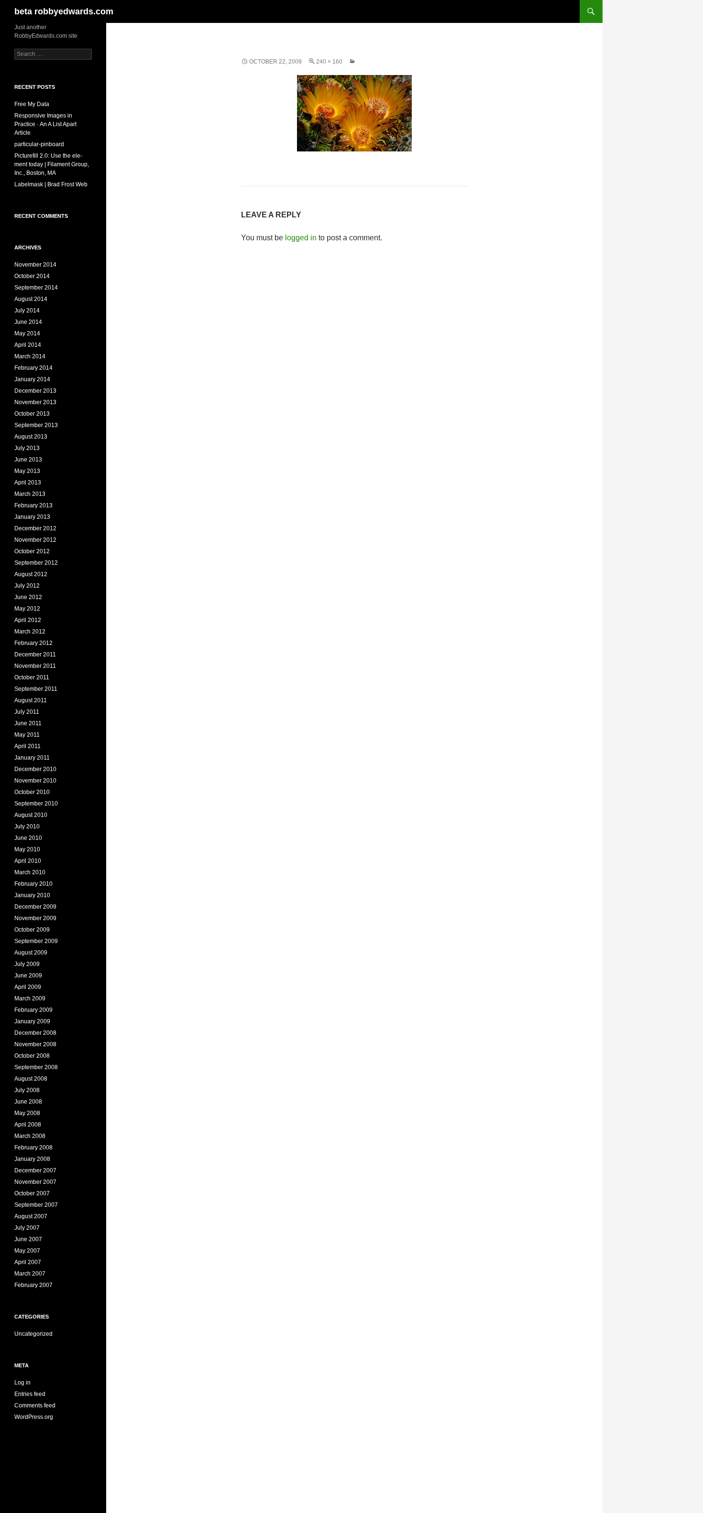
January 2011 (32, 757)
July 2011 (26, 711)
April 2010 (27, 861)
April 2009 (27, 987)
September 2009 (36, 941)
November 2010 (35, 780)
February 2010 (33, 883)
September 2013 (36, 425)
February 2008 (33, 1147)
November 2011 (35, 666)
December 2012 (35, 528)
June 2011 (28, 723)
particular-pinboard (39, 144)
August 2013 (30, 436)
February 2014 (33, 368)
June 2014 (28, 322)
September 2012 (36, 562)
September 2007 (36, 1205)
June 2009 (28, 975)
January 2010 (32, 895)
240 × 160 (329, 61)
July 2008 (27, 1090)
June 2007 (28, 1239)
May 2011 (27, 734)
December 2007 (35, 1170)
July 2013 (27, 448)
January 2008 (32, 1159)
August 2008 (30, 1078)
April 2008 (27, 1124)
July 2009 (27, 964)
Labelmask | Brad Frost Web (51, 184)
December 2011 (35, 654)
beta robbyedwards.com (63, 11)
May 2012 (27, 608)
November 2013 (35, 402)
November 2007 (35, 1182)
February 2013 (33, 505)
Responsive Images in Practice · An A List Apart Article (45, 124)
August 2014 (30, 299)
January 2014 (32, 379)
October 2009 (32, 929)
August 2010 (30, 815)
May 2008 (27, 1113)
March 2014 (29, 356)
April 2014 (27, 345)
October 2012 (32, 551)
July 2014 (27, 310)
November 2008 (35, 1044)
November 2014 (35, 264)
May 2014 (27, 333)
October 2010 (32, 792)
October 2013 (32, 413)
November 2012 (35, 540)
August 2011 (30, 700)
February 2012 (33, 643)
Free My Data (31, 104)
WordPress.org (33, 1417)
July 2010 (27, 826)
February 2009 (33, 1010)
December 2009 (35, 906)
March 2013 (29, 494)
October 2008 (32, 1055)
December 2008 (35, 1033)
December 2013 (35, 390)
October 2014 (32, 276)
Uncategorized (33, 1334)
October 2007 (32, 1193)
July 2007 (27, 1227)
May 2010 (27, 849)
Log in (22, 1382)
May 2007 (27, 1250)
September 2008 (36, 1067)
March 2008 (29, 1136)
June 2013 (28, 459)
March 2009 (29, 998)
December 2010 (35, 769)
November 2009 (35, 918)
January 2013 (32, 517)
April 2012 (27, 620)
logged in (301, 238)
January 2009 (32, 1021)
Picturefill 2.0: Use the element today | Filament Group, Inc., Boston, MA (51, 164)
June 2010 (28, 838)
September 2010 (36, 803)
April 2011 (27, 746)
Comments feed (34, 1405)
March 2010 (29, 872)
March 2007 (29, 1273)
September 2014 (36, 287)
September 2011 (35, 689)
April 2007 (27, 1262)
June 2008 (28, 1101)
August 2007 (30, 1216)
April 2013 (27, 482)
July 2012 (27, 585)
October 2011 (31, 677)
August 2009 (30, 952)
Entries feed (29, 1394)
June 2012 (28, 597)
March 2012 (29, 631)
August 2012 (30, 574)
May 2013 (27, 471)
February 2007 (33, 1285)
